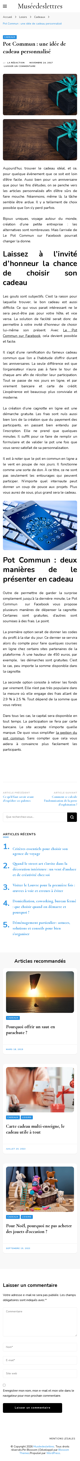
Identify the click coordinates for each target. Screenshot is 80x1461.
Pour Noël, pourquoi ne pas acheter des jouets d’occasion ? (39, 1228)
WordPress (53, 1453)
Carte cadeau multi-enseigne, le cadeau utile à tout (35, 1129)
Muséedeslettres (40, 6)
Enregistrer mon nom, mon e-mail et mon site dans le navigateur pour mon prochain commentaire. (38, 1393)
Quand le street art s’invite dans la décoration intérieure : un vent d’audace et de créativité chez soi (44, 869)
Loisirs (26, 1117)
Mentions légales (62, 1438)
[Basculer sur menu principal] (5, 6)
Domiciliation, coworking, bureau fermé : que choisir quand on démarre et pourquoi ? (44, 907)
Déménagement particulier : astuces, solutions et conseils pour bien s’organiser (41, 928)
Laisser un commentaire (20, 66)
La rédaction (16, 62)
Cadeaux (9, 37)
